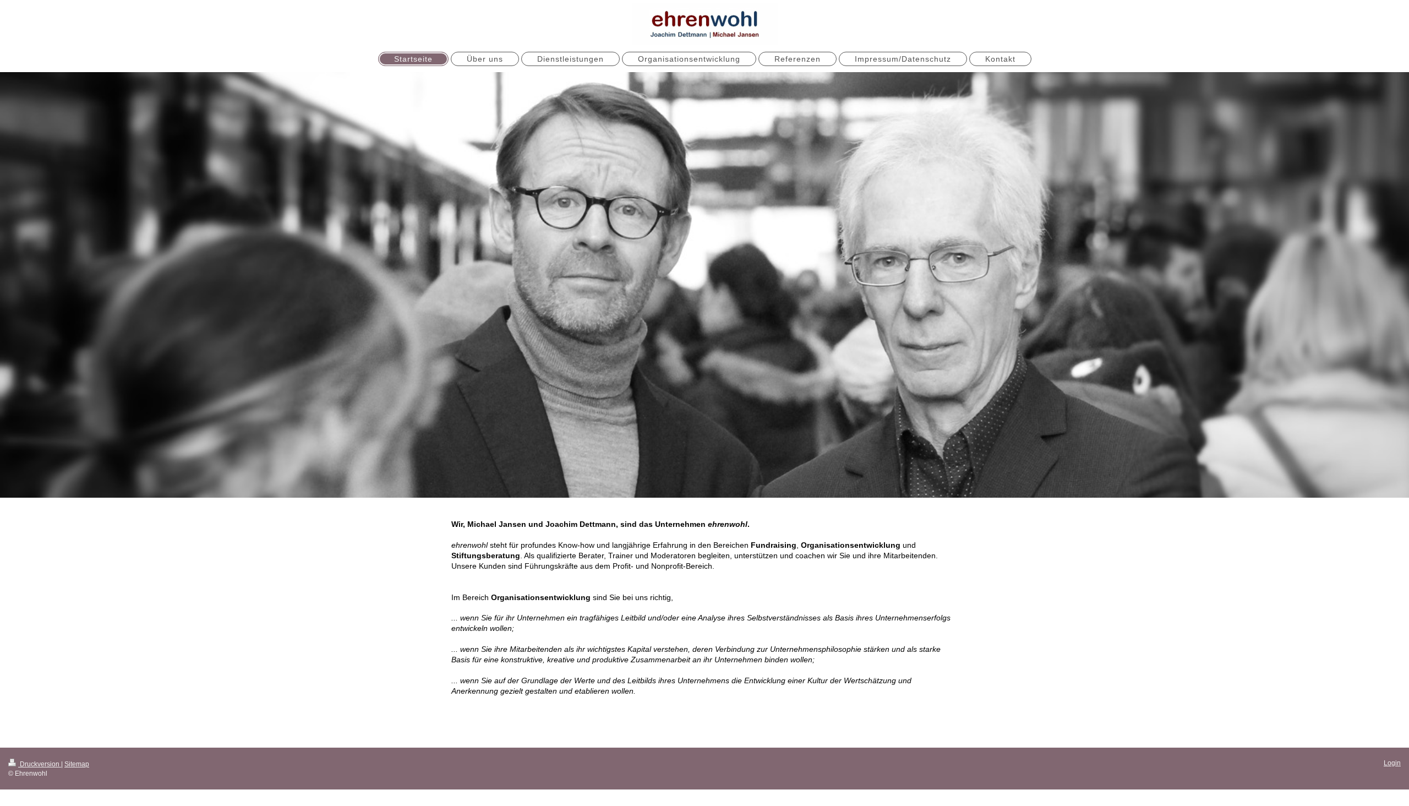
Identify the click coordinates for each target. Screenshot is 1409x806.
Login (1392, 763)
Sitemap (76, 764)
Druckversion (39, 764)
